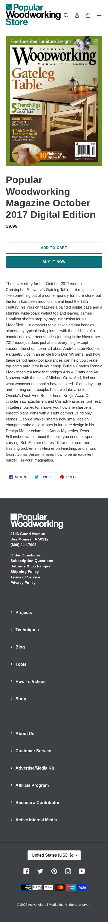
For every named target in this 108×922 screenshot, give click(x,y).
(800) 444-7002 (23, 545)
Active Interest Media (36, 820)
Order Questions (25, 555)
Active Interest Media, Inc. (46, 905)
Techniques (27, 630)
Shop (20, 699)
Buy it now (54, 262)
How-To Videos (30, 681)
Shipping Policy (24, 572)
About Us (24, 733)
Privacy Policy (23, 582)
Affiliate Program (32, 785)
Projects (23, 612)
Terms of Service (25, 577)
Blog (20, 647)
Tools (20, 664)
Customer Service (33, 751)
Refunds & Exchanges (30, 566)
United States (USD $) (52, 855)
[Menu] (99, 15)
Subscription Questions (31, 561)
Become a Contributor (37, 802)
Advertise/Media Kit (34, 768)
